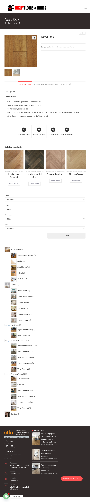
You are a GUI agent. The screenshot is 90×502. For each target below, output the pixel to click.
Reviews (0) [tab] (66, 84)
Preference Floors (68, 47)
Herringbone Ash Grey (34, 175)
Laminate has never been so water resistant (48, 453)
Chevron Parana (76, 174)
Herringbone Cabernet (13, 175)
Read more (13, 184)
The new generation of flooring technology (48, 468)
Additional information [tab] (45, 84)
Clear (66, 235)
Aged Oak (17, 23)
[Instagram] (12, 445)
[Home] (5, 23)
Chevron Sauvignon (55, 174)
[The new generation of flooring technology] (36, 468)
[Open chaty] (6, 496)
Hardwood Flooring (55, 47)
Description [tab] (25, 84)
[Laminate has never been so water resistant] (36, 454)
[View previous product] (80, 33)
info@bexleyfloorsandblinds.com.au (19, 488)
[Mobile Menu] (86, 8)
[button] (34, 37)
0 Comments (53, 444)
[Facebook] (6, 445)
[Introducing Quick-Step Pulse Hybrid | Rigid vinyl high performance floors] (36, 438)
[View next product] (84, 33)
